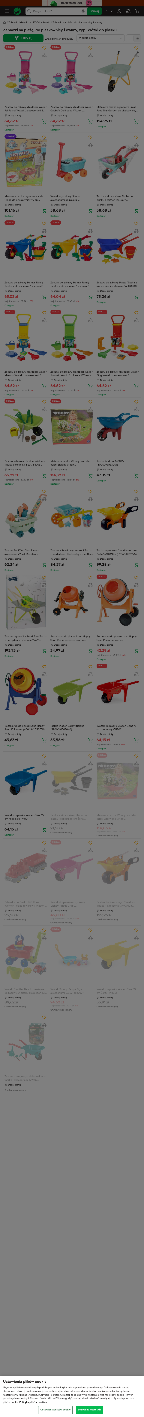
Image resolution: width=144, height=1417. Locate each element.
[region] (72, 1396)
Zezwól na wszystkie (89, 1410)
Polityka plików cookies (33, 1402)
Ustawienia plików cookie (55, 1410)
